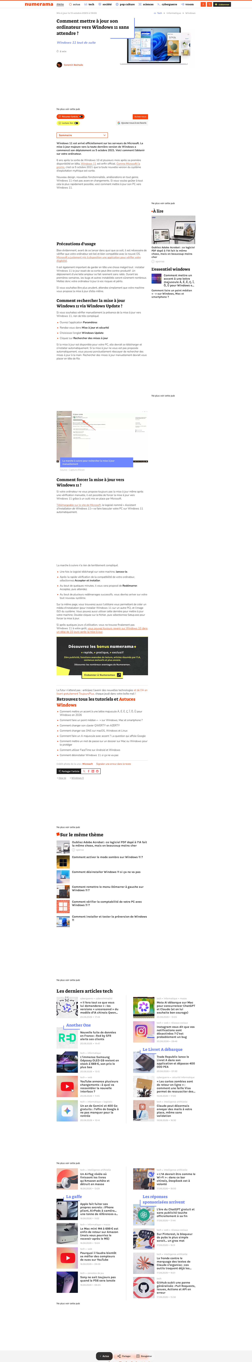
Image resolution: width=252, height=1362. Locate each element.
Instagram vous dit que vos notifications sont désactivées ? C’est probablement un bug (176, 1032)
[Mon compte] (203, 4)
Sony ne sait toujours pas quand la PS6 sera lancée (98, 1278)
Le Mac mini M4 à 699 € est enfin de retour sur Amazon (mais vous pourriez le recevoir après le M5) (99, 1233)
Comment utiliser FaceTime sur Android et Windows (90, 750)
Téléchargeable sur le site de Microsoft (79, 505)
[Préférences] (209, 4)
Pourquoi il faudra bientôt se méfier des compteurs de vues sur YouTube (98, 1256)
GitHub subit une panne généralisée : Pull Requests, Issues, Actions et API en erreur (176, 1287)
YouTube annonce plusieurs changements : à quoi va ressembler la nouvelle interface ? (99, 1086)
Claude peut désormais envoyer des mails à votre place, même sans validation (174, 1111)
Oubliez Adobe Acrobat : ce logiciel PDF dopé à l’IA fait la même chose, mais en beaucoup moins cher (109, 844)
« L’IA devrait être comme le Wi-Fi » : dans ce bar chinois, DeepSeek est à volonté (176, 1179)
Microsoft (87, 763)
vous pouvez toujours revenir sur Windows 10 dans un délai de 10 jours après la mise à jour (102, 630)
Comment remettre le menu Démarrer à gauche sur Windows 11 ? (108, 888)
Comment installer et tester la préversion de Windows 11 (109, 918)
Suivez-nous (140, 116)
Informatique (174, 13)
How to (62, 777)
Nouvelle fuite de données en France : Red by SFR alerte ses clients (98, 1036)
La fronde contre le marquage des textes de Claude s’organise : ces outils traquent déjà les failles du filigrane (173, 1263)
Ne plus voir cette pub (68, 109)
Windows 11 (88, 163)
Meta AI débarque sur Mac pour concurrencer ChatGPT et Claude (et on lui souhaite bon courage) (176, 1007)
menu (60, 4)
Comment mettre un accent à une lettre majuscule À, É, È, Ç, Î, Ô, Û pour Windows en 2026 (179, 280)
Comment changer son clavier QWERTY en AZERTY (90, 725)
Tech (159, 13)
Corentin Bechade (73, 64)
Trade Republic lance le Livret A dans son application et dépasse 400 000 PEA (176, 1062)
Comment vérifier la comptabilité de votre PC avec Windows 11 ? (107, 903)
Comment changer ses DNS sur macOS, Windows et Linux (93, 730)
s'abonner (224, 4)
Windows (190, 13)
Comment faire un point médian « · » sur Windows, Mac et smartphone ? (101, 720)
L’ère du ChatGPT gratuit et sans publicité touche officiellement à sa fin (176, 1213)
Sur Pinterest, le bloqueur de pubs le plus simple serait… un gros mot (174, 1237)
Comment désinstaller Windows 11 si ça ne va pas (89, 755)
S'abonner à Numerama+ (99, 675)
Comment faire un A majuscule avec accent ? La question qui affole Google (103, 736)
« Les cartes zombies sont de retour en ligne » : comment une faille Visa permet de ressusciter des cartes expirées (175, 1086)
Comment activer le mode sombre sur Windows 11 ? (107, 857)
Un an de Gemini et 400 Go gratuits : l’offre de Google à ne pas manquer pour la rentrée (99, 1111)
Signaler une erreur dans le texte (113, 764)
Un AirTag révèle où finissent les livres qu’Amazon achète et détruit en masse (95, 1179)
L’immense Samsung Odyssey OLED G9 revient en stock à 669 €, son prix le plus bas (99, 1062)
